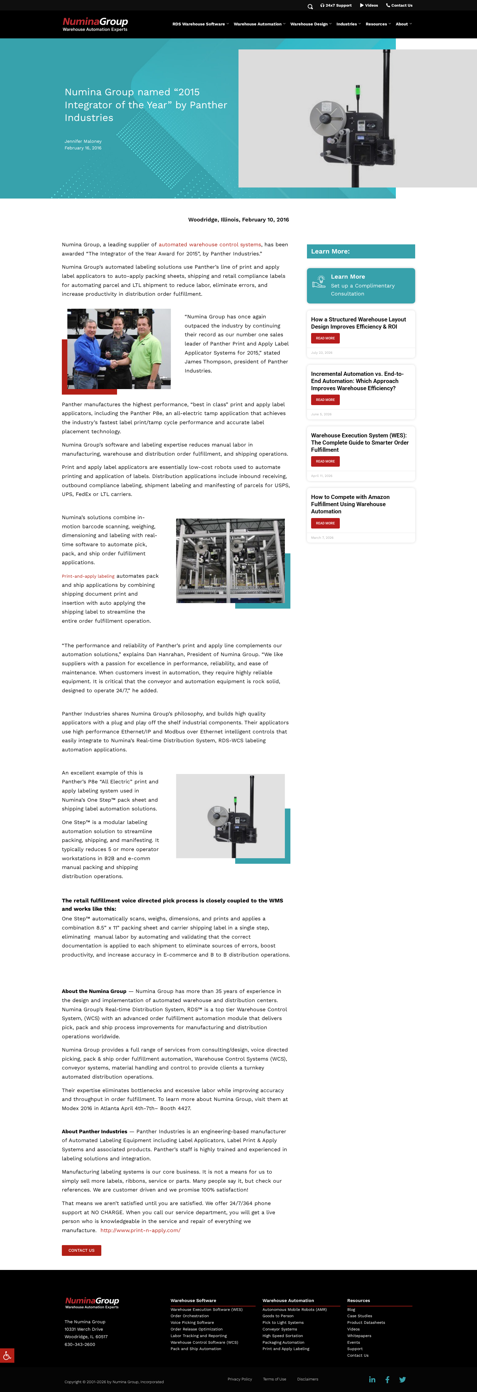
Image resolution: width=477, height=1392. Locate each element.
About (402, 24)
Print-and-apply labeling (88, 576)
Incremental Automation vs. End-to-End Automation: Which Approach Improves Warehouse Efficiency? (357, 381)
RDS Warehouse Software (199, 24)
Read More (325, 338)
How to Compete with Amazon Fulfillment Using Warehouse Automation (350, 504)
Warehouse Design (309, 24)
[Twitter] (403, 1379)
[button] (7, 1355)
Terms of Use (274, 1379)
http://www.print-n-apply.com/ (140, 1230)
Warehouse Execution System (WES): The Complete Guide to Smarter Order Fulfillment (360, 442)
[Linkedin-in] (372, 1379)
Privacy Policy (240, 1379)
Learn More (348, 276)
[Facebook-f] (387, 1379)
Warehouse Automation (258, 24)
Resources (376, 24)
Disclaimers (307, 1379)
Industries (346, 24)
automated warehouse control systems (210, 244)
